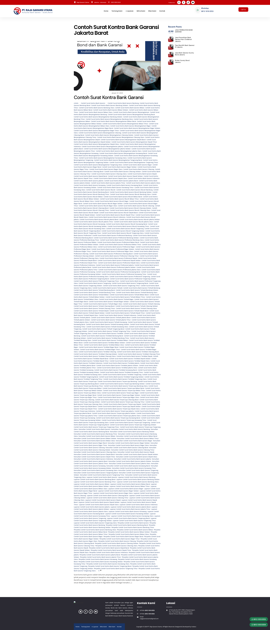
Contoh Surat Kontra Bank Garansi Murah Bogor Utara (98, 206)
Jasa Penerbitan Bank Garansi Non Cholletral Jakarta (183, 39)
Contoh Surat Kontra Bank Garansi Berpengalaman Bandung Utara (109, 119)
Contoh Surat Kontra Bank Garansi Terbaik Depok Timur (125, 313)
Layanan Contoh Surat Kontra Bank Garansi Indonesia (138, 505)
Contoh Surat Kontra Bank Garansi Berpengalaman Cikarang (100, 133)
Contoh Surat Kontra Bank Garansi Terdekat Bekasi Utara (104, 345)
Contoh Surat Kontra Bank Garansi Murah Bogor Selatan (103, 204)
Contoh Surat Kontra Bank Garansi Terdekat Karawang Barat (115, 370)
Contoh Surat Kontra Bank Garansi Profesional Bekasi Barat (118, 242)
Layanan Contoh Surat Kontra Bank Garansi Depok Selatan (99, 502)
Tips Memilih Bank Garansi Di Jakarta (184, 46)
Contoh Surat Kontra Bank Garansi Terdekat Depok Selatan (130, 359)
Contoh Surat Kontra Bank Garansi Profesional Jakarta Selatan (114, 267)
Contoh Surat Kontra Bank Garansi (108, 97)
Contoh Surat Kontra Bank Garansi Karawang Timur (115, 187)
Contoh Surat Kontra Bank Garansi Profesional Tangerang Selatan (133, 279)
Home (106, 11)
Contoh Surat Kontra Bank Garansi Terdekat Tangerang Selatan (121, 377)
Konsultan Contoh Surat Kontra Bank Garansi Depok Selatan (137, 454)
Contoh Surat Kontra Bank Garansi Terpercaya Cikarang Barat (117, 400)
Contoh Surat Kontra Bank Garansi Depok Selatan (125, 176)
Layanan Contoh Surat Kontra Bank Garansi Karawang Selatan (127, 514)
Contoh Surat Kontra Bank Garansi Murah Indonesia (107, 217)
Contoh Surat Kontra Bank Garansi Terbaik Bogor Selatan (109, 302)
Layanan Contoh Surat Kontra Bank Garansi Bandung (136, 477)
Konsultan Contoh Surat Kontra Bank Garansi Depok (135, 452)
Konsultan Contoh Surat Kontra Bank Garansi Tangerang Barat (96, 473)
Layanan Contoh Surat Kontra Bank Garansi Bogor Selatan (118, 491)
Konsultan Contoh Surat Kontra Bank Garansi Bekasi (97, 436)
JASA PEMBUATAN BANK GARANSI (184, 31)
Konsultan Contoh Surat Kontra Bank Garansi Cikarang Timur (132, 450)
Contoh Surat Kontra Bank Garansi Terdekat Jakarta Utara (117, 368)
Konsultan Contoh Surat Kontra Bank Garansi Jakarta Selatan (129, 461)
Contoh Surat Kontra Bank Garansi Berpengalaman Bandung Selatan (98, 117)
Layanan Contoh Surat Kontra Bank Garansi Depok (103, 500)
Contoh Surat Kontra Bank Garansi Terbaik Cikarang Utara (136, 308)
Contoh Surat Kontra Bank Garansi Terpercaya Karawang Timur (124, 420)
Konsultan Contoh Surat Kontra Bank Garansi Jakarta (132, 459)
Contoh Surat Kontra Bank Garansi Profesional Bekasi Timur (120, 244)
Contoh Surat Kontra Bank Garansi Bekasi (129, 108)
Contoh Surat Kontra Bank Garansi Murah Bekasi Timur (119, 199)
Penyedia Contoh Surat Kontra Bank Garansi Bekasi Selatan (129, 532)
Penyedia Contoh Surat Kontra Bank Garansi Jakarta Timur (100, 557)
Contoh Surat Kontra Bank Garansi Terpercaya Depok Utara (119, 409)
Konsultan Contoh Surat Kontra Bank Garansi (94, 429)
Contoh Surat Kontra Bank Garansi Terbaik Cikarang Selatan (136, 306)
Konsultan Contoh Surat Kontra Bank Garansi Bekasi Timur (138, 438)
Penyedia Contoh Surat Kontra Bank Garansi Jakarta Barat (100, 555)
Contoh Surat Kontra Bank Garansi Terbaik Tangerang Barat (103, 329)
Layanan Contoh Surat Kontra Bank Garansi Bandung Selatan (137, 479)
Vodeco (193, 627)
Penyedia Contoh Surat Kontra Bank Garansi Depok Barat (109, 548)
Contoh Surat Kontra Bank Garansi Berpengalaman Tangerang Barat (118, 160)
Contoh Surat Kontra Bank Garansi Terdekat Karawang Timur (121, 372)
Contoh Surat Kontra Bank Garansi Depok (142, 174)
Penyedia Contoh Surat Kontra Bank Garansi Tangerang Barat (110, 566)
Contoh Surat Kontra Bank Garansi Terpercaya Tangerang (129, 422)
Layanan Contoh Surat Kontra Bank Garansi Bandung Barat (94, 479)
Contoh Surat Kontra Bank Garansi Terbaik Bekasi (91, 295)
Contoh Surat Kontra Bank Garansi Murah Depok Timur (115, 215)
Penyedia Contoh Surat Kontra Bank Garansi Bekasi (135, 530)
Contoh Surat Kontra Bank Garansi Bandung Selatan (109, 105)
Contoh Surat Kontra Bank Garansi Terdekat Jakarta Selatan (117, 365)
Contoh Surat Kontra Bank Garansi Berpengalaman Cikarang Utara (120, 137)
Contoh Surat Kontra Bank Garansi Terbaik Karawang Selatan (107, 324)
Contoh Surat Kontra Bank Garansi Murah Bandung (134, 190)
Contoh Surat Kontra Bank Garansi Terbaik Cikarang (141, 304)
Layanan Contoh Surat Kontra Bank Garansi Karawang (128, 511)
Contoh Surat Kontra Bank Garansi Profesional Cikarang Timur (117, 256)
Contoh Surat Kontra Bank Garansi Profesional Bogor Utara (112, 251)
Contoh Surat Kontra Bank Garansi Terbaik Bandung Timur (94, 292)
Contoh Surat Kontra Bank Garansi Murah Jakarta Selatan (139, 219)
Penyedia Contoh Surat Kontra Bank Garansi (133, 523)
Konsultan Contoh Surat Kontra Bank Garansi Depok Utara (136, 457)
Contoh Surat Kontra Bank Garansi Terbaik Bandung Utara (136, 292)
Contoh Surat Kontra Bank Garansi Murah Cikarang (136, 206)
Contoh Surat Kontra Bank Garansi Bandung (123, 103)
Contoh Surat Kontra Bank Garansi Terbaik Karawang (108, 322)
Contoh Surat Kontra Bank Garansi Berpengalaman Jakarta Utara (118, 151)
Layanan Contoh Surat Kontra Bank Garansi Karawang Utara (132, 516)
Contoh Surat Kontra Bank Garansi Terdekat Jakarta (121, 363)
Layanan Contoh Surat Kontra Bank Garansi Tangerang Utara (95, 523)
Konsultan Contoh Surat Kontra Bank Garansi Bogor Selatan (129, 443)
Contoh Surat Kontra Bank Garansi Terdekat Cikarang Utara (95, 356)
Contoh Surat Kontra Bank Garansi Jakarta (88, 181)
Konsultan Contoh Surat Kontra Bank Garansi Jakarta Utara (129, 463)
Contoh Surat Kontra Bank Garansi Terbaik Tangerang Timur (109, 331)
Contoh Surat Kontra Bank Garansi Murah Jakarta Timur (93, 222)
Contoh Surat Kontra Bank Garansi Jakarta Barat (121, 181)
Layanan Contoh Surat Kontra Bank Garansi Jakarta (92, 507)
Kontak (162, 11)
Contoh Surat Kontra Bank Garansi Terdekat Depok (134, 356)
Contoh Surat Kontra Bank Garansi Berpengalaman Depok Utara (96, 144)
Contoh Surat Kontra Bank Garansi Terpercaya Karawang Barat (118, 418)
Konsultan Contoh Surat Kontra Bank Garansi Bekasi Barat (136, 436)
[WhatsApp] (197, 10)
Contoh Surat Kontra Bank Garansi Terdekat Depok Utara (130, 361)
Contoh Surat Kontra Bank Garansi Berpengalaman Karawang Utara (103, 158)
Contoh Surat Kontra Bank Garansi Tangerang (95, 283)
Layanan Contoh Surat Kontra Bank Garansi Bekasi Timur (130, 486)
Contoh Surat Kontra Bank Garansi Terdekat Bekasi (110, 340)
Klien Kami (152, 11)
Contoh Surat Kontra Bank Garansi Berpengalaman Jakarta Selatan (107, 149)
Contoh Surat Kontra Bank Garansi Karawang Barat (124, 185)
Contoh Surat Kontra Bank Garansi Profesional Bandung (112, 235)
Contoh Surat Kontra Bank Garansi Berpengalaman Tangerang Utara (98, 165)
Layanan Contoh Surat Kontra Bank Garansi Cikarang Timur (107, 498)
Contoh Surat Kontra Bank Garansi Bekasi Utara (95, 112)
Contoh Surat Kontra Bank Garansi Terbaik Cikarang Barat (94, 306)
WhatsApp (205, 8)
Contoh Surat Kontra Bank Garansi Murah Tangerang (125, 229)
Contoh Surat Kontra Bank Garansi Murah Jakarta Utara (133, 222)
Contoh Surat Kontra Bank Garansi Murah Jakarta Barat (99, 219)
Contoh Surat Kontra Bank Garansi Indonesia (143, 178)
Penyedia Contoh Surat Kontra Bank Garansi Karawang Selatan (100, 562)
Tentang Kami (116, 11)
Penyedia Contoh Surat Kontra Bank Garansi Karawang (98, 559)
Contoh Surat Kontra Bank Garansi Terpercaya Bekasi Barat (123, 388)
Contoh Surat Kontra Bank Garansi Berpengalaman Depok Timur (134, 142)
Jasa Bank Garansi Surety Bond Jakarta (184, 54)
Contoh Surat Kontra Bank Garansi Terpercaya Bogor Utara (118, 397)
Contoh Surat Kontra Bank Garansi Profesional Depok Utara (119, 263)
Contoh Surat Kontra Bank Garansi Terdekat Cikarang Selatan (95, 354)
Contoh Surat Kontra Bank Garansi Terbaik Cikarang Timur (94, 308)
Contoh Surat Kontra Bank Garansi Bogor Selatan (119, 167)
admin (76, 103)
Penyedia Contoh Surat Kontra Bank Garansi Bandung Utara (95, 530)
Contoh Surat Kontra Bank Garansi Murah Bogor (112, 201)
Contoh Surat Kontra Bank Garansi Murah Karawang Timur (128, 226)
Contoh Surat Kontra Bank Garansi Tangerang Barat (130, 283)
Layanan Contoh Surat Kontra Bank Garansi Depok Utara (99, 505)
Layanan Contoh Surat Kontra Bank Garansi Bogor (125, 489)
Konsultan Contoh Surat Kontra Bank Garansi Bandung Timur (95, 434)
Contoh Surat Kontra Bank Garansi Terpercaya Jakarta (115, 411)
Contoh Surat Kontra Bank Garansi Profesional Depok (118, 258)
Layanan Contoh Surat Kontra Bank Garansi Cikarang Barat (107, 495)
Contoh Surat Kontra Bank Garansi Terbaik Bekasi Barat (129, 295)
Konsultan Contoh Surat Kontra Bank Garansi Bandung (130, 429)
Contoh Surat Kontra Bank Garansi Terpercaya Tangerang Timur (96, 427)
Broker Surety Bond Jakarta (182, 61)
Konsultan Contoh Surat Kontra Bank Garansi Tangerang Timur (102, 475)
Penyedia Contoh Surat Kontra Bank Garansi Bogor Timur (119, 539)
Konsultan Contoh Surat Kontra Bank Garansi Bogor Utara (128, 445)
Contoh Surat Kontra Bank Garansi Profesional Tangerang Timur (96, 281)
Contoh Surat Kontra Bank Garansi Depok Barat (90, 176)
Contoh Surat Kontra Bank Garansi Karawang (90, 185)
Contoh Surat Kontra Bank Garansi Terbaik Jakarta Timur (111, 320)
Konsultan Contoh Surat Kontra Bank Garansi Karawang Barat (128, 466)
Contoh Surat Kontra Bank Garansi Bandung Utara (96, 108)
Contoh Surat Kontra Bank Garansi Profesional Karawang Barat (118, 272)
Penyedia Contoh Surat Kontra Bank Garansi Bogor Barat (123, 536)
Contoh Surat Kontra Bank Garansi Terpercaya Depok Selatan (119, 406)
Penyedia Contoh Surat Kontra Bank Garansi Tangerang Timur (116, 568)
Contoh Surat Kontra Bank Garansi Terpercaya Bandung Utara (126, 386)
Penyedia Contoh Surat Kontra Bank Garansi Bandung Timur (132, 527)
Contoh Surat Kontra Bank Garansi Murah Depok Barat (118, 213)
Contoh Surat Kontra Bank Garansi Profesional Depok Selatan (119, 260)
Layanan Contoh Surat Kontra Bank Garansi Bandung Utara (138, 482)
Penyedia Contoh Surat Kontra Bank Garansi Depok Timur (111, 550)
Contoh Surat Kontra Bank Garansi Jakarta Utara (143, 183)
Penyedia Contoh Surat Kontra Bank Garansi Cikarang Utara (116, 546)
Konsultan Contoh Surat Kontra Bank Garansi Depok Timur (94, 457)
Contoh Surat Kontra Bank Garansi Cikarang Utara (109, 174)
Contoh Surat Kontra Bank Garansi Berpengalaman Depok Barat (123, 140)
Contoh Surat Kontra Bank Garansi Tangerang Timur (121, 286)
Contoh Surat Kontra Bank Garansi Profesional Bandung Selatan (116, 238)
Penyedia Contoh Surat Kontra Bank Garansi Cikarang (117, 541)
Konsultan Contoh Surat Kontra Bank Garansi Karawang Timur (134, 468)
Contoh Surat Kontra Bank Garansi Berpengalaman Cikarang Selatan (109, 135)
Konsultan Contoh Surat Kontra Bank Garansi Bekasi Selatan (95, 438)
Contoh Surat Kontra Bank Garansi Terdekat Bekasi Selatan (104, 343)
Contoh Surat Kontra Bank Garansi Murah (100, 190)
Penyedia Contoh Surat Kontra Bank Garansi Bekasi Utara (129, 534)
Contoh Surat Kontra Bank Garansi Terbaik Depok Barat (128, 311)
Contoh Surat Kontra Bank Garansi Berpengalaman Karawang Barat (123, 153)
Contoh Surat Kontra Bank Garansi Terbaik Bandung (141, 288)
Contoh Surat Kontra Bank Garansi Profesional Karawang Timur (124, 274)
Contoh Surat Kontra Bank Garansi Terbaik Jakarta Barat (111, 317)
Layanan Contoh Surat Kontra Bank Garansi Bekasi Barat (130, 484)
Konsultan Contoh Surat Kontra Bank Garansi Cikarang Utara (95, 452)
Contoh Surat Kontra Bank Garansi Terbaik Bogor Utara (102, 304)
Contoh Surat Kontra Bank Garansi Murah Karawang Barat (126, 224)
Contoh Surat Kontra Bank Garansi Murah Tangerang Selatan (123, 231)
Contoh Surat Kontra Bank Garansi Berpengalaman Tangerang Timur (133, 162)
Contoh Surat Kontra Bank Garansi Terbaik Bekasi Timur (125, 297)
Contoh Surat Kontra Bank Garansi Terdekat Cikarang (97, 352)
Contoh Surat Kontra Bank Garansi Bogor (137, 165)
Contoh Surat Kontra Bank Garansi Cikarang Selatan (122, 171)
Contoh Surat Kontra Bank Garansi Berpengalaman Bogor (130, 126)
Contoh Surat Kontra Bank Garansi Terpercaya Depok (122, 404)
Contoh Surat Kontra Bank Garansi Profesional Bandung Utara (122, 240)
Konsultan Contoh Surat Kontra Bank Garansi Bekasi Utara (94, 441)
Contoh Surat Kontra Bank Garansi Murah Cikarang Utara (130, 210)
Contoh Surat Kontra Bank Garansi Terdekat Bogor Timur (100, 349)
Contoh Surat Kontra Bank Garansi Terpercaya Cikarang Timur (123, 402)
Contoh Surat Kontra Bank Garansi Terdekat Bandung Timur (108, 338)
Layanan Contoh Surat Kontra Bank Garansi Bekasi (91, 484)
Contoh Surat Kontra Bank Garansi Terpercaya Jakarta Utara (119, 416)
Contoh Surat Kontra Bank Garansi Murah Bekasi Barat (123, 197)
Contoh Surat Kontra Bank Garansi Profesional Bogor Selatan (112, 249)
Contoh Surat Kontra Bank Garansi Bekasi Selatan (110, 110)
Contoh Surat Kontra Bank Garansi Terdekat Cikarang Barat (138, 352)
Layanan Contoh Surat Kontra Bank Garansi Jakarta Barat (131, 507)
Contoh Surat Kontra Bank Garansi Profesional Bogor (116, 247)
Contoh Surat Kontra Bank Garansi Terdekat (107, 333)
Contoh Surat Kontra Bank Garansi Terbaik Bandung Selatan (137, 290)
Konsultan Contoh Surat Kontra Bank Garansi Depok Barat (94, 454)
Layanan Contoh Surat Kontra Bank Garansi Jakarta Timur (130, 509)
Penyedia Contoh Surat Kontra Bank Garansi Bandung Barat (127, 525)
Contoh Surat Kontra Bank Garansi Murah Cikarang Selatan (130, 208)
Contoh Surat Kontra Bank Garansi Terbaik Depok (91, 311)
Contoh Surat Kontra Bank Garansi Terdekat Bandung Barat (102, 336)
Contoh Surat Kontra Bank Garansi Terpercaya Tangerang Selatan (133, 425)
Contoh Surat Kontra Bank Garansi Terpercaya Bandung (117, 381)
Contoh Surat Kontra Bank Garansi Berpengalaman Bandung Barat (131, 114)
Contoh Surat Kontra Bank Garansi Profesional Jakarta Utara (119, 270)
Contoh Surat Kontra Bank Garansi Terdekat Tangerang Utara (125, 379)
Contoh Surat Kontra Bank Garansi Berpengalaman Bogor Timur (96, 131)
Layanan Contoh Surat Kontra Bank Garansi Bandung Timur (95, 482)
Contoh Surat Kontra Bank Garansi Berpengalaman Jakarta (102, 146)
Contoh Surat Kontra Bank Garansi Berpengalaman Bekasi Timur (125, 124)
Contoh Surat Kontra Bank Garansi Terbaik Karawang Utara (107, 327)
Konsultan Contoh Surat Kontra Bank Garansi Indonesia (93, 459)
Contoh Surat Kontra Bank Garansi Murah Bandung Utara (130, 194)
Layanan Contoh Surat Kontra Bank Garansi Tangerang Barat (128, 518)
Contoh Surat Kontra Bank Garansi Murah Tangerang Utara (123, 233)
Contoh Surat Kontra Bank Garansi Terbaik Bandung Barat (94, 290)
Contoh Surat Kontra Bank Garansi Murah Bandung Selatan (131, 192)
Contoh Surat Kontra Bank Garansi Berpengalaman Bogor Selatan (137, 128)
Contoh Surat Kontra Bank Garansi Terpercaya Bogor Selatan (118, 395)
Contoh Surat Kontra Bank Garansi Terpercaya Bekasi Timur (124, 390)
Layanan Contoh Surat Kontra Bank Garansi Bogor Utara (113, 493)
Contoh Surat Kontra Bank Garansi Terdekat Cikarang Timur (139, 354)
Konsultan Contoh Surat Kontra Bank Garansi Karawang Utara (95, 470)
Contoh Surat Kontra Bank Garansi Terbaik (107, 288)
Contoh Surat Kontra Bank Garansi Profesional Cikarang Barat (111, 254)
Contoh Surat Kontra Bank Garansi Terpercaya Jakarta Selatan (114, 413)
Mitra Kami (141, 11)
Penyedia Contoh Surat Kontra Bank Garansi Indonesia (108, 552)
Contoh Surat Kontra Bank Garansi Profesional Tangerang (129, 277)
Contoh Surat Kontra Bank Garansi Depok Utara (110, 178)
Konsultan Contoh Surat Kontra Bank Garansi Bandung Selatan (132, 432)
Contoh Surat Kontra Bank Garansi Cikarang (138, 169)
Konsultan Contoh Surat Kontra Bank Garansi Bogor (134, 441)
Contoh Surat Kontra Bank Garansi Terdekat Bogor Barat (98, 347)
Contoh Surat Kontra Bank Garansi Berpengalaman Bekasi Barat (113, 121)
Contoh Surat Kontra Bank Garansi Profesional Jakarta (115, 265)
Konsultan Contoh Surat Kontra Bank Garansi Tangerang (138, 470)
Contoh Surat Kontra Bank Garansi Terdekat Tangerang (122, 375)
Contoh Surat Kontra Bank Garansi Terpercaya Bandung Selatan (122, 384)
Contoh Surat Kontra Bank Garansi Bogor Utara (105, 169)
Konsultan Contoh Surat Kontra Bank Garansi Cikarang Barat (127, 448)
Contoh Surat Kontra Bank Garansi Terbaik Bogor (116, 299)
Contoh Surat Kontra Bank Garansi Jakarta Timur (108, 183)
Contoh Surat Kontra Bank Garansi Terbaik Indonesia (117, 315)
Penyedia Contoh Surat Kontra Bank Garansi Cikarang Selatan (116, 543)
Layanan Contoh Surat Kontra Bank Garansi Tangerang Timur (134, 521)
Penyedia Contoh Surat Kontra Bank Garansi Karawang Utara (107, 564)
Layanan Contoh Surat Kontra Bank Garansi (102, 477)
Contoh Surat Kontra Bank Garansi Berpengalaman (131, 112)
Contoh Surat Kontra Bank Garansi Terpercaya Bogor (120, 393)
